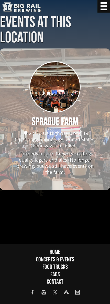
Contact (55, 282)
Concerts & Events (55, 259)
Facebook (32, 292)
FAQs (55, 274)
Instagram (43, 292)
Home (55, 252)
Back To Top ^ (99, 293)
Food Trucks (55, 267)
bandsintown (77, 292)
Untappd (66, 292)
